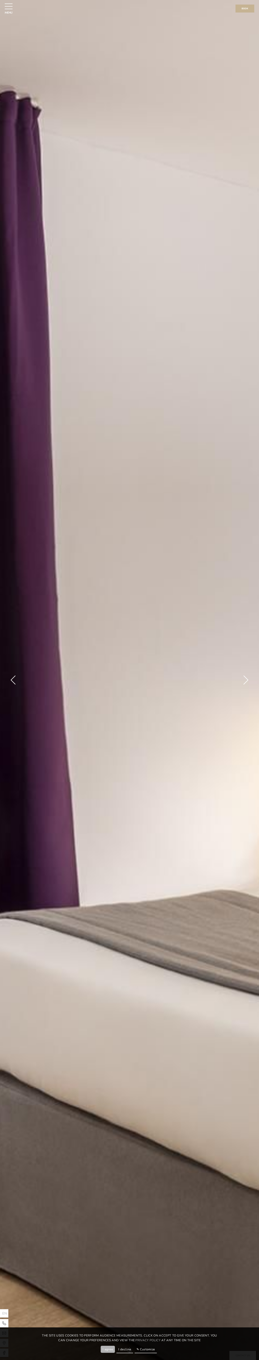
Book (245, 8)
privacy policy (147, 1340)
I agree (108, 1349)
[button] (13, 680)
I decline (124, 1349)
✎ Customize (146, 1349)
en (4, 1313)
